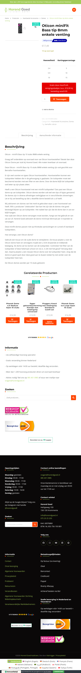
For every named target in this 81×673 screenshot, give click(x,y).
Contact (8, 561)
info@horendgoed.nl (49, 515)
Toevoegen (61, 99)
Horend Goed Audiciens (30, 655)
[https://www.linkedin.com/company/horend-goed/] (62, 543)
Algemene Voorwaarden (15, 571)
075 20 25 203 (46, 518)
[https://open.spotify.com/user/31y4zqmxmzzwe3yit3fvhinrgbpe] (68, 543)
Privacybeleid (10, 576)
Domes (71, 121)
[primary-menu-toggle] (74, 10)
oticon (54, 124)
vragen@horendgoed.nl (14, 380)
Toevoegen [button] (13, 321)
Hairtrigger (51, 655)
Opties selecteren (49, 322)
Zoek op (73, 397)
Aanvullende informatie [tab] (50, 135)
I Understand (58, 671)
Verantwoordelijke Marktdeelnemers (20, 604)
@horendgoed (11, 508)
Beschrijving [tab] (27, 135)
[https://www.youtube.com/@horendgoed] (56, 543)
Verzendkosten (11, 591)
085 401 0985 (32, 377)
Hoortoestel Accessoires (59, 121)
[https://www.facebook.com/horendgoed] (43, 543)
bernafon (48, 124)
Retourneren (10, 586)
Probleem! (9, 581)
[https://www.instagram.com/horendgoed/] (50, 543)
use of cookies (47, 671)
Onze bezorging (11, 566)
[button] (40, 337)
